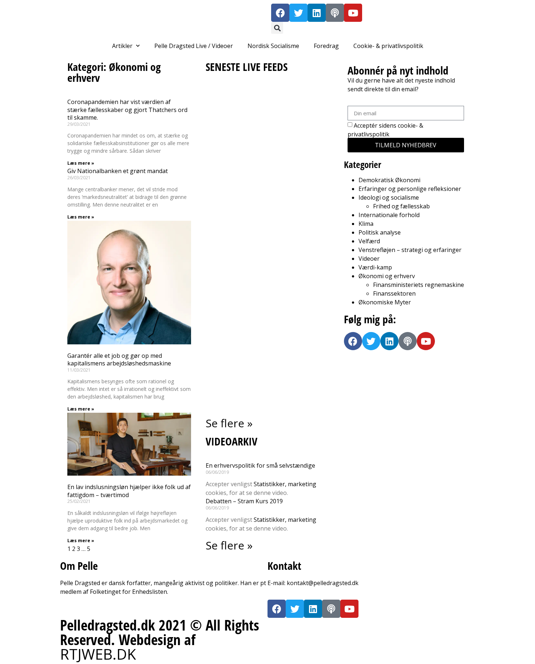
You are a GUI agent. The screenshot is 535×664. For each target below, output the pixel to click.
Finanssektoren (394, 293)
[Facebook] (280, 13)
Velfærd (369, 241)
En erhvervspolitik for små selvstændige (260, 465)
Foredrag (326, 46)
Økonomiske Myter (384, 302)
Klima (365, 224)
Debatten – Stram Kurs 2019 (244, 501)
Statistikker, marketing (285, 484)
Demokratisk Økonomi (389, 180)
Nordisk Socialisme (273, 46)
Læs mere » (80, 163)
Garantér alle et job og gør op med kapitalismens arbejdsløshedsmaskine (119, 360)
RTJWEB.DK (98, 654)
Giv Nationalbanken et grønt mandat (117, 171)
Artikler (122, 46)
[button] (277, 28)
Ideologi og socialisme (388, 197)
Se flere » (229, 423)
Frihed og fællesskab (401, 206)
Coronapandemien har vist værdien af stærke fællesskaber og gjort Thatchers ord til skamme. (127, 109)
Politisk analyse (379, 232)
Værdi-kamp (375, 267)
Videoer (369, 259)
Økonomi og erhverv (386, 276)
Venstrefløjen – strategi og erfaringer (409, 250)
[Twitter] (298, 13)
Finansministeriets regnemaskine (418, 285)
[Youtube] (353, 13)
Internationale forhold (389, 215)
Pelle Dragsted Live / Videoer (193, 46)
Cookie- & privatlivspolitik (388, 46)
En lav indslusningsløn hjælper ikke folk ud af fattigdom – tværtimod (129, 491)
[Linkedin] (317, 13)
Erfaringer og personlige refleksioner (409, 189)
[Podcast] (335, 13)
